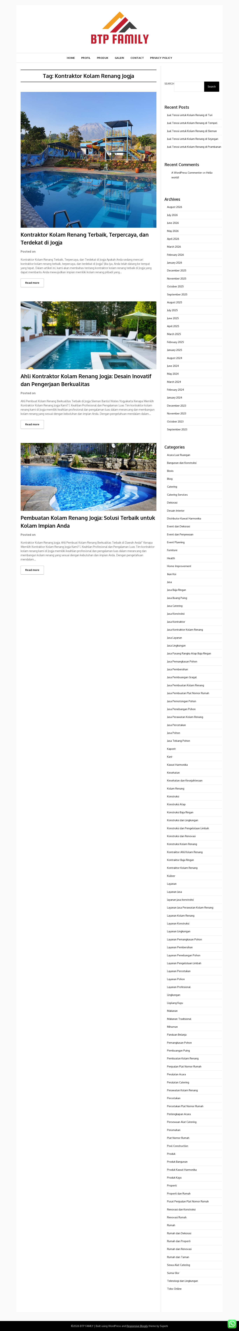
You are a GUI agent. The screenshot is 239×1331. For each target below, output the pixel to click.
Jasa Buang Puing (177, 598)
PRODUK (102, 58)
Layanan (172, 883)
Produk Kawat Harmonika (182, 1169)
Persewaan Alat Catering (181, 1122)
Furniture (172, 550)
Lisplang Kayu (175, 1003)
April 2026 (173, 238)
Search (169, 83)
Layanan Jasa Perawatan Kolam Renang (190, 907)
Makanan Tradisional (179, 1019)
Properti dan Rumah (179, 1193)
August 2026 (174, 207)
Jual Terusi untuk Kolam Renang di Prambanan (194, 146)
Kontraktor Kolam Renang (182, 867)
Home (71, 58)
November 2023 (176, 413)
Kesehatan (173, 772)
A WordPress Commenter (186, 172)
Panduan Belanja (177, 1034)
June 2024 (173, 366)
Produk (171, 1153)
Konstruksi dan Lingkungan (182, 820)
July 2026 (172, 215)
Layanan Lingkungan (178, 931)
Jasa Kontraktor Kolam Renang (185, 629)
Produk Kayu (174, 1177)
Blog (170, 478)
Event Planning (176, 542)
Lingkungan (173, 995)
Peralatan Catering (178, 1082)
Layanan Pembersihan (180, 947)
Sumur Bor (173, 1273)
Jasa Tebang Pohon (178, 740)
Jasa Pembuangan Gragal (182, 677)
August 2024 (174, 358)
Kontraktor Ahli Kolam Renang (185, 852)
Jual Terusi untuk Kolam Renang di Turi (189, 115)
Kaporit (171, 748)
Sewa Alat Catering (178, 1265)
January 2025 (174, 350)
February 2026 (175, 254)
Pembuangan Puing (178, 1050)
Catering (172, 486)
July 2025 (172, 310)
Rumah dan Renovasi (179, 1249)
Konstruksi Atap (176, 804)
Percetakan (173, 1098)
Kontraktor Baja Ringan (180, 860)
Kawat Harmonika (177, 764)
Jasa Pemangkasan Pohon (182, 661)
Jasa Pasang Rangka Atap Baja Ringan (189, 653)
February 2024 (175, 389)
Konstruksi (173, 796)
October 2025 (175, 286)
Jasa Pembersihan (177, 669)
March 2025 (174, 334)
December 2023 (176, 405)
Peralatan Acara (176, 1074)
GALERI (119, 58)
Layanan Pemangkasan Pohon (184, 939)
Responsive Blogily (137, 1326)
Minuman (172, 1026)
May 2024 (173, 373)
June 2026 (173, 223)
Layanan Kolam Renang (180, 915)
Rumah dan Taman (178, 1257)
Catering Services (177, 494)
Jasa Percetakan (176, 725)
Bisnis (170, 471)
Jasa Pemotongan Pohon (181, 701)
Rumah (171, 1225)
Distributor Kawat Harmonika (184, 518)
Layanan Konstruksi (178, 923)
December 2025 (176, 270)
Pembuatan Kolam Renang (183, 1058)
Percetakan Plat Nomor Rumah (185, 1106)
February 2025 (175, 342)
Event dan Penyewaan (180, 534)
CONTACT (137, 58)
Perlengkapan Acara (179, 1114)
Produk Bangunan (177, 1161)
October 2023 (175, 421)
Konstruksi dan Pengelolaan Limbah (188, 828)
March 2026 (174, 246)
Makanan (172, 1010)
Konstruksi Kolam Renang (182, 844)
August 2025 (174, 302)
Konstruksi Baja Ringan (180, 812)
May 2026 (173, 231)
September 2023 (177, 429)
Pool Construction (177, 1146)
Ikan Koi (171, 574)
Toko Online (174, 1288)
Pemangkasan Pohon (179, 1042)
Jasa (169, 582)
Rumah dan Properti (179, 1241)
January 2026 (174, 262)
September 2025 (177, 294)
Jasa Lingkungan (176, 645)
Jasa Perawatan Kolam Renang (185, 717)
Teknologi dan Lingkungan (182, 1281)
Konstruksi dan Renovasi (181, 836)
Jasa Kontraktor (176, 621)
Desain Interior (175, 510)
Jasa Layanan (174, 637)
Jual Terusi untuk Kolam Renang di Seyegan (192, 139)
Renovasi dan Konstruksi (181, 1209)
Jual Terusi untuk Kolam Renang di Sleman (192, 131)
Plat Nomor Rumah (178, 1138)
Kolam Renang (175, 788)
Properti (172, 1185)
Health (171, 558)
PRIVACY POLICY (161, 58)
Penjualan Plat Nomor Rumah (184, 1066)
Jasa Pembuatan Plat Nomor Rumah (188, 693)
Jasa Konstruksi (176, 613)
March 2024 (174, 381)
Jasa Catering (174, 605)
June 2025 (173, 318)
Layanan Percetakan (179, 971)
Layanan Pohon (176, 979)
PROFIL (86, 58)
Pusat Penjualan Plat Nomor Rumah (188, 1201)
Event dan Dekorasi (178, 526)
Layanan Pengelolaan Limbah (184, 963)
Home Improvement (179, 566)
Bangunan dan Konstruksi (181, 462)
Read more (32, 282)
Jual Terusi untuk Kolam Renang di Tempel (192, 123)
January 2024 (174, 397)
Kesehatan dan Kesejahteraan (184, 780)
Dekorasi (172, 502)
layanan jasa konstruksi (180, 899)
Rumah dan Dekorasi (179, 1233)
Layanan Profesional (179, 987)
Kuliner (171, 876)
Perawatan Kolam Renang (182, 1090)
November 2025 (176, 278)
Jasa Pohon (173, 733)
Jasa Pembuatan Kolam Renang (185, 685)
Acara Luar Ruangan (178, 455)
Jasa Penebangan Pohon (181, 709)
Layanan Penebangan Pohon (183, 955)
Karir (169, 756)
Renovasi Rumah (177, 1217)
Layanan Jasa (174, 891)
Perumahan (173, 1130)
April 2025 (173, 326)
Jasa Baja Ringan (176, 590)
